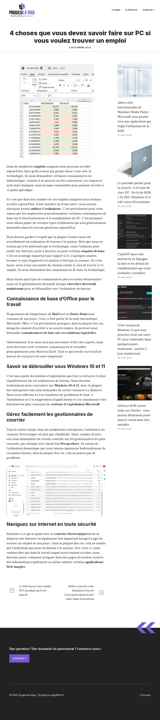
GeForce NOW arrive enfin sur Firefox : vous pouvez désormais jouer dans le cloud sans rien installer (134, 415)
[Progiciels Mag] (22, 10)
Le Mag (116, 10)
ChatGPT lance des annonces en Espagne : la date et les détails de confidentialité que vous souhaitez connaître (134, 263)
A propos (131, 10)
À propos (145, 695)
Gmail (49, 444)
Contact (148, 10)
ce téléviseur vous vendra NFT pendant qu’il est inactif (35, 591)
